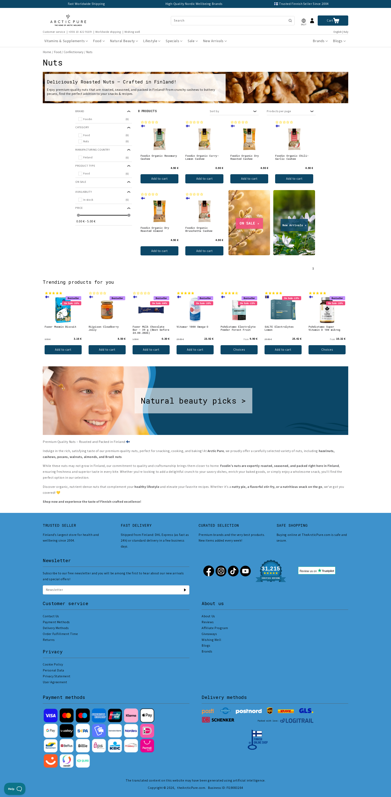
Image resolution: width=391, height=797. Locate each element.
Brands (207, 651)
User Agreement (55, 682)
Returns (49, 640)
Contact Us (51, 616)
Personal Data (53, 670)
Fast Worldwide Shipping (86, 4)
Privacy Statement (56, 676)
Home (47, 52)
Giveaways (209, 634)
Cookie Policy (53, 664)
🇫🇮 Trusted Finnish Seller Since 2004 (301, 4)
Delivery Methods (56, 628)
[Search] (290, 20)
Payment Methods (56, 622)
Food (57, 52)
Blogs (206, 645)
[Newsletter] (184, 589)
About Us (208, 616)
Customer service (54, 32)
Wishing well (132, 32)
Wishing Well (211, 640)
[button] (304, 20)
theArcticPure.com (191, 788)
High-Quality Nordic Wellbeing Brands (194, 4)
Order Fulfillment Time (60, 634)
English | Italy (341, 32)
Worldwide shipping (108, 32)
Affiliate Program (215, 628)
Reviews (208, 622)
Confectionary (73, 52)
